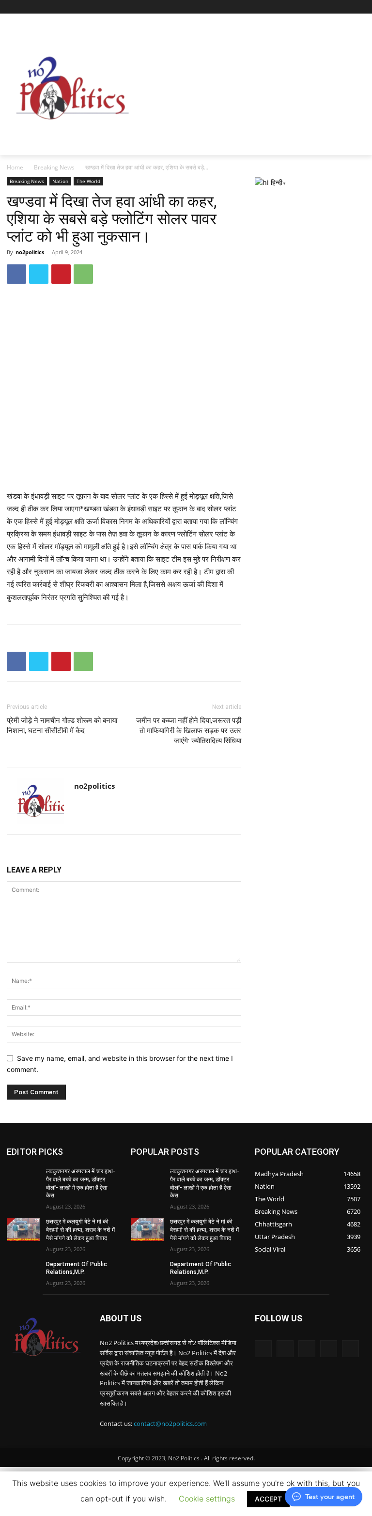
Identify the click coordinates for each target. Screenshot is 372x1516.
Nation (60, 181)
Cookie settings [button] (207, 1498)
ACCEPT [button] (268, 1499)
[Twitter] (305, 7)
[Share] (359, 7)
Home (15, 167)
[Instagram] (333, 7)
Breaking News (54, 167)
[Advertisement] (255, 85)
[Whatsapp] (328, 1348)
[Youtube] (346, 7)
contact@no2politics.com (170, 1423)
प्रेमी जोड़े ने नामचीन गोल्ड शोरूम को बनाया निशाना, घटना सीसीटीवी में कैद (62, 725)
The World (88, 181)
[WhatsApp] (83, 274)
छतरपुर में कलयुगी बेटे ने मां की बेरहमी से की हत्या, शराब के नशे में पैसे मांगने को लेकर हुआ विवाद (80, 1229)
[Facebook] (319, 7)
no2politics (30, 252)
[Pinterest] (61, 274)
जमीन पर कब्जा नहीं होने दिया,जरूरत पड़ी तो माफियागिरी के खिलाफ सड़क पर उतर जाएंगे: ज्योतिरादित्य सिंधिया (188, 730)
